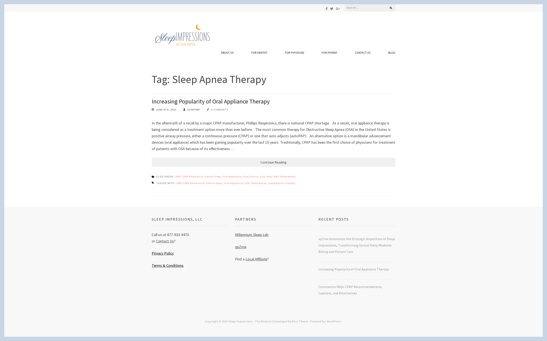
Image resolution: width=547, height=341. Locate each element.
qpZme (240, 246)
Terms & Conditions (168, 265)
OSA (262, 176)
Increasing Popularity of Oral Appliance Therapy (211, 101)
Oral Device (250, 176)
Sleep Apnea (288, 176)
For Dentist (259, 53)
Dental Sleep (213, 176)
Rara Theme (300, 321)
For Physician (294, 53)
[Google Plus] (338, 9)
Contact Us (363, 53)
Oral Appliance (232, 176)
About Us (227, 53)
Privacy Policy (163, 253)
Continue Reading (273, 162)
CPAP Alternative (192, 176)
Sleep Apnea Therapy (281, 183)
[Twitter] (331, 9)
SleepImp (193, 109)
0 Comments (219, 109)
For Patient (329, 53)
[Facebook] (327, 9)
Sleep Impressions (240, 321)
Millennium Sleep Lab (251, 234)
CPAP (177, 176)
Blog (391, 53)
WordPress (334, 321)
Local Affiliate (256, 259)
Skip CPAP (273, 176)
